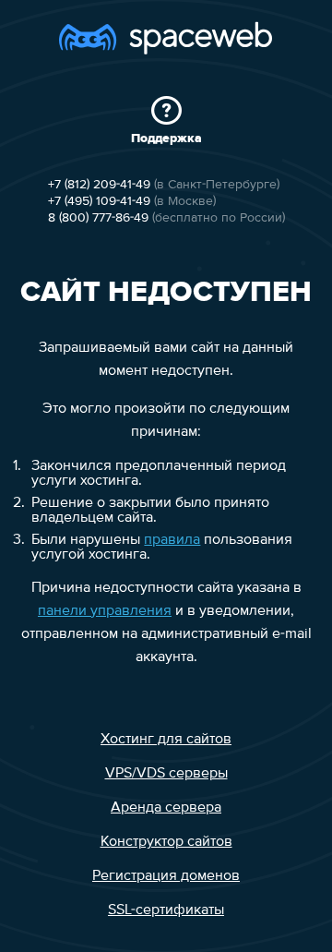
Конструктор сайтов (166, 842)
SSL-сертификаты (166, 910)
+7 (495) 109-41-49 (99, 201)
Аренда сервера (166, 808)
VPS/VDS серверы (166, 773)
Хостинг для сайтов (166, 739)
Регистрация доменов (166, 876)
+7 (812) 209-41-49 (99, 184)
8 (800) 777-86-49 (98, 217)
